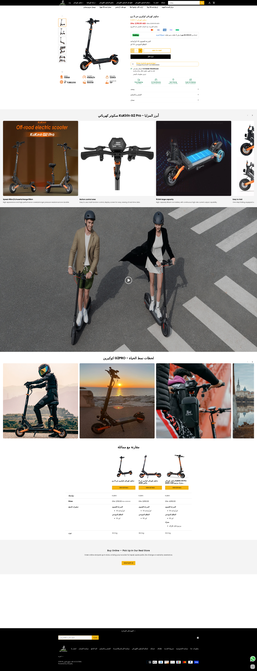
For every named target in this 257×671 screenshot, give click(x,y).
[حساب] (209, 3)
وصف (132, 89)
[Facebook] (198, 638)
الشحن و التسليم (136, 95)
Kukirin (133, 20)
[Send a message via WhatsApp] (253, 659)
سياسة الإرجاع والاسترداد (121, 648)
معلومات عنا (194, 648)
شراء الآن (150, 57)
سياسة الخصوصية (182, 648)
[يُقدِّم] (202, 3)
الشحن (139, 27)
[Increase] (140, 51)
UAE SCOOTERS (76, 662)
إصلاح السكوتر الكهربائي (140, 648)
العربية (60, 656)
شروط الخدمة (169, 648)
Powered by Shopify (65, 664)
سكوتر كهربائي (141, 20)
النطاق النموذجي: (140, 44)
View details (123, 488)
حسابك (152, 648)
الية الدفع (94, 648)
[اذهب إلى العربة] (214, 3)
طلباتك (159, 648)
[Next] (252, 115)
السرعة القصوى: (145, 41)
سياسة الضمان (84, 648)
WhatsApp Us (128, 563)
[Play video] (128, 280)
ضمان (133, 100)
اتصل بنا (73, 648)
